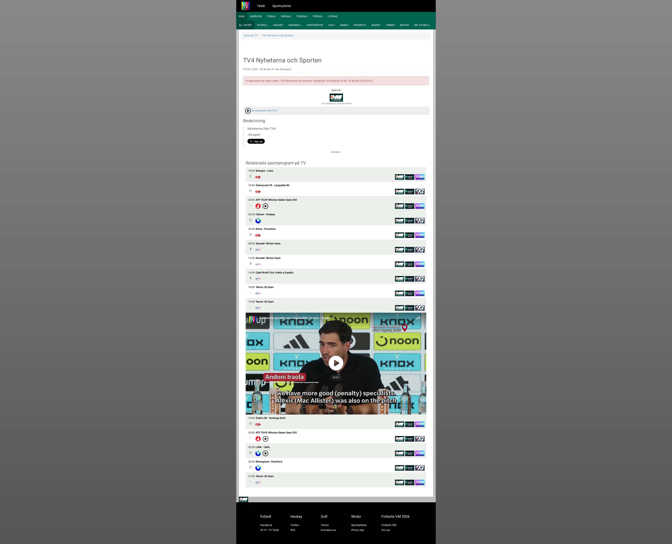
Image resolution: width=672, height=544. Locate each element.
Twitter (294, 525)
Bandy (344, 25)
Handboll (295, 25)
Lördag (333, 16)
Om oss (386, 530)
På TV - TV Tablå (269, 530)
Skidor (356, 516)
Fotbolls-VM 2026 (396, 516)
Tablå (261, 6)
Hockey (278, 25)
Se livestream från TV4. (264, 110)
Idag (242, 16)
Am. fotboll (422, 25)
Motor (404, 25)
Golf (331, 25)
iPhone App (357, 530)
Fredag (318, 16)
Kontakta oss (328, 530)
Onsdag (286, 16)
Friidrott (360, 25)
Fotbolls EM (389, 525)
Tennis (390, 25)
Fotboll (262, 25)
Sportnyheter (281, 6)
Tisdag (271, 16)
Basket (376, 25)
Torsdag (302, 16)
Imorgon (256, 16)
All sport (245, 25)
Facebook (266, 525)
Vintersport (315, 25)
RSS (292, 530)
